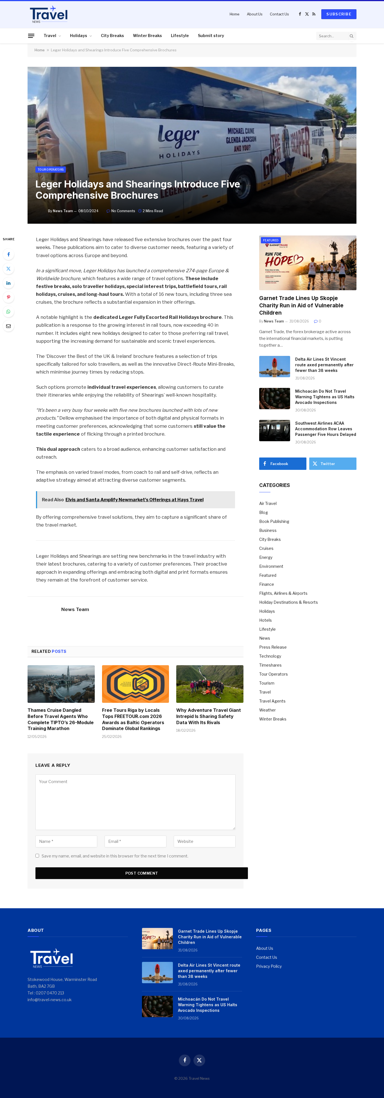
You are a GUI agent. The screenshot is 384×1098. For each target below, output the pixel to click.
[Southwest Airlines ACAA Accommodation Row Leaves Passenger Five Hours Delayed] (274, 430)
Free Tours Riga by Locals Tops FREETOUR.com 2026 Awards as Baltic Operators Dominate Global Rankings (133, 719)
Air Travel (268, 503)
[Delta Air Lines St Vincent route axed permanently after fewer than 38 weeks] (274, 366)
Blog (263, 512)
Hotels (265, 620)
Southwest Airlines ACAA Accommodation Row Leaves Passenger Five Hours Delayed (325, 429)
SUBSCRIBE (338, 14)
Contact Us (279, 14)
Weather (267, 710)
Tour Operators (51, 169)
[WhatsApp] (8, 311)
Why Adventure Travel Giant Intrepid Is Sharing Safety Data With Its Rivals (208, 716)
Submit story (211, 35)
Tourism (266, 683)
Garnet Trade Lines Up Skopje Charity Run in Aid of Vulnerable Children (301, 305)
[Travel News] (49, 14)
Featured (271, 240)
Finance (266, 584)
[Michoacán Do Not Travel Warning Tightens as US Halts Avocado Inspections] (274, 398)
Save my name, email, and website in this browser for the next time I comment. (115, 856)
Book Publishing (274, 521)
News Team (63, 211)
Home (235, 14)
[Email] (8, 325)
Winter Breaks (147, 35)
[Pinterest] (8, 297)
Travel (50, 35)
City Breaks (112, 35)
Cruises (266, 548)
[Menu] (31, 35)
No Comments (123, 211)
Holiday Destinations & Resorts (288, 602)
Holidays (78, 35)
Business (268, 530)
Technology (270, 656)
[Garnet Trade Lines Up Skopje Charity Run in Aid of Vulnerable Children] (307, 262)
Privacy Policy (269, 966)
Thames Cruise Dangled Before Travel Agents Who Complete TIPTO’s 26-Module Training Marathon (61, 719)
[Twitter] (8, 268)
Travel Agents (272, 701)
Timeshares (270, 665)
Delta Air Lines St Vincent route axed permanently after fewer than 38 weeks (324, 365)
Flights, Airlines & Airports (283, 593)
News (264, 638)
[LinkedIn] (8, 283)
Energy (265, 557)
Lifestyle (180, 35)
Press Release (273, 647)
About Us (255, 14)
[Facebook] (8, 254)
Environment (271, 566)
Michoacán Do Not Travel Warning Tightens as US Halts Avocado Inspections (324, 397)
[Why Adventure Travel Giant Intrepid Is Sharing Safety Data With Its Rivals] (209, 684)
